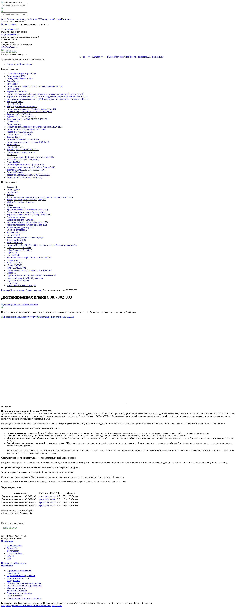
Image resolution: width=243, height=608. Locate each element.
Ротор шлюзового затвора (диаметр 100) (26, 212)
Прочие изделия (33, 290)
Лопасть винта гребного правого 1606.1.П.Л (28, 142)
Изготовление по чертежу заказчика (24, 598)
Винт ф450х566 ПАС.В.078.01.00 (23, 139)
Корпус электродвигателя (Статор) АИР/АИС (29, 214)
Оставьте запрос (9, 24)
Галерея (57, 19)
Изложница (12, 260)
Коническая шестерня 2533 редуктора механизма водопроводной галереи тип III (45, 94)
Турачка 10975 (14, 137)
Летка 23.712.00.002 (16, 268)
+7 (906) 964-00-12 (10, 34)
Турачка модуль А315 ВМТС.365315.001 (26, 170)
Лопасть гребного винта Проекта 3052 (25, 164)
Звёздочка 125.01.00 (16, 240)
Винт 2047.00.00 (14, 172)
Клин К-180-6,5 (14, 263)
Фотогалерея (13, 551)
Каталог (34, 19)
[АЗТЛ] (2, 2)
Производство (8, 563)
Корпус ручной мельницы (19, 64)
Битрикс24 (12, 548)
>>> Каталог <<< (96, 57)
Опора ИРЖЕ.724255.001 (19, 134)
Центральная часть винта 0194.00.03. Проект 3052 (31, 167)
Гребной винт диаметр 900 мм (21, 73)
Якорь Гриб (12, 84)
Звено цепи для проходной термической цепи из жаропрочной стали (40, 197)
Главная (5, 290)
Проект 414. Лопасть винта (14, 123)
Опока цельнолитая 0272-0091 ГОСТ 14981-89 (29, 270)
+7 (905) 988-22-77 (10, 29)
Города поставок (15, 553)
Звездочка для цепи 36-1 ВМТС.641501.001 (27, 119)
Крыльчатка (12, 192)
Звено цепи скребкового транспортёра (25, 237)
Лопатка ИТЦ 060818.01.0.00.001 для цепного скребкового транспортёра (42, 245)
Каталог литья (17, 290)
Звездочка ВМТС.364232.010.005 (23, 159)
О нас (4, 19)
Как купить (20, 563)
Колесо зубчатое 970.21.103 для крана (25, 278)
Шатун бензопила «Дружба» (20, 220)
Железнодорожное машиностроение (24, 583)
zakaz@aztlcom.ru (9, 47)
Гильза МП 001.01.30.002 (19, 247)
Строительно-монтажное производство (19, 571)
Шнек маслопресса (16, 207)
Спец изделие (13, 189)
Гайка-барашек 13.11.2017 (19, 250)
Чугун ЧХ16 (44, 496)
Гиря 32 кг (12, 252)
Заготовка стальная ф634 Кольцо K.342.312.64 (29, 257)
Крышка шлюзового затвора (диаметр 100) (27, 209)
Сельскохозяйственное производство (24, 585)
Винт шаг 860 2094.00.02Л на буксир (24, 177)
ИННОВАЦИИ (14, 546)
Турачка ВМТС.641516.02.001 (21, 116)
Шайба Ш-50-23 (14, 265)
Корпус (10, 194)
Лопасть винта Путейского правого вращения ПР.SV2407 (34, 127)
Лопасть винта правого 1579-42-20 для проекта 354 (31, 109)
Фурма (10, 204)
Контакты (66, 19)
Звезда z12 (12, 187)
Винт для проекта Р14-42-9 (20, 79)
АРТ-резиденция (46, 19)
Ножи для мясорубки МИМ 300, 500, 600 (26, 199)
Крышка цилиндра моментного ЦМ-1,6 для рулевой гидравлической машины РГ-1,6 (47, 99)
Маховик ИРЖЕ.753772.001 (20, 132)
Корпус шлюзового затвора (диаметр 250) (27, 225)
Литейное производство (18, 19)
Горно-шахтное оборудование (21, 575)
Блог (9, 558)
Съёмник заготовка (16, 217)
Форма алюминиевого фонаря (21, 285)
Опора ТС (11, 273)
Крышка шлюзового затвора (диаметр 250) (27, 222)
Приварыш (12, 283)
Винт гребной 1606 (16, 76)
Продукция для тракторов (19, 593)
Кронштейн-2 (13, 235)
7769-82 (53, 496)
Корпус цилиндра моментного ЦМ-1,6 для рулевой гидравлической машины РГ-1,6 (47, 96)
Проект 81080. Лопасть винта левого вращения (29, 111)
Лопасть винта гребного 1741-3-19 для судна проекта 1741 (35, 86)
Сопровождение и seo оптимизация (31, 605)
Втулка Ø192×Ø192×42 (18, 280)
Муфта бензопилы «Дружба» (21, 202)
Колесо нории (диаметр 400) (20, 227)
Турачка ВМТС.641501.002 (20, 114)
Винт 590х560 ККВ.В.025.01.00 (15, 145)
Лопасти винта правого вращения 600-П (26, 129)
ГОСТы (10, 556)
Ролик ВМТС (13, 162)
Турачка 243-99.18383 (17, 91)
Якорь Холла (13, 89)
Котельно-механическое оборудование (18, 579)
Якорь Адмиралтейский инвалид (22, 106)
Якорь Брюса (13, 81)
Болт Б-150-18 (13, 255)
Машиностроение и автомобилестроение (17, 589)
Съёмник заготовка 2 (17, 230)
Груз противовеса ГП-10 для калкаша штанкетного (31, 275)
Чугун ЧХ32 (44, 502)
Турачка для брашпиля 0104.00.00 (23, 149)
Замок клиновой (14, 242)
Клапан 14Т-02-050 (16, 232)
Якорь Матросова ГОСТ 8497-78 (15, 102)
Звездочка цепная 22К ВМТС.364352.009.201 (28, 175)
